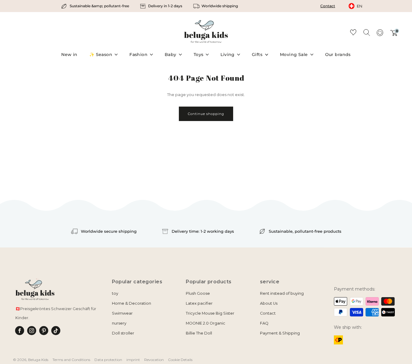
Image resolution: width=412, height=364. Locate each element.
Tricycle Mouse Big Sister (210, 313)
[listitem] (95, 6)
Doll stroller (123, 333)
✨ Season (100, 54)
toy (115, 293)
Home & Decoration (131, 303)
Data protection (108, 359)
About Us (268, 303)
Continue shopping (206, 114)
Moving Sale (294, 54)
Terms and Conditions (71, 359)
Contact (327, 6)
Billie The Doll (199, 333)
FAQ (264, 323)
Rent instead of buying (282, 293)
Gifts (257, 54)
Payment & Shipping (280, 333)
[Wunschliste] (353, 33)
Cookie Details (180, 359)
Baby (170, 54)
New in (69, 54)
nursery (119, 323)
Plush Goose (198, 293)
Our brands (338, 54)
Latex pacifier (199, 303)
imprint (133, 359)
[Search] (366, 32)
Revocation (154, 359)
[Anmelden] (380, 35)
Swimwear (122, 313)
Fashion (138, 54)
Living (227, 54)
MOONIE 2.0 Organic (205, 323)
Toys (199, 54)
